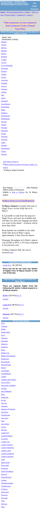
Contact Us (21, 15)
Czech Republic (7, 65)
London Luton (6, 451)
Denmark (4, 68)
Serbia (3, 134)
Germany (4, 80)
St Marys (4, 489)
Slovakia (4, 137)
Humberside (5, 415)
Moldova (4, 113)
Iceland (3, 92)
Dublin (3, 329)
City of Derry (5, 382)
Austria (3, 45)
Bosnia (3, 54)
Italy (2, 95)
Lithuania (4, 101)
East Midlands (6, 391)
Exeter (3, 400)
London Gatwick (7, 445)
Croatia (3, 60)
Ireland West (5, 332)
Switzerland (5, 148)
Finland (3, 74)
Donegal (4, 326)
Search (29, 15)
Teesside (4, 498)
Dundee (4, 388)
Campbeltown (6, 374)
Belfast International (8, 356)
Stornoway (5, 492)
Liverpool (4, 439)
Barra (3, 350)
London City (5, 442)
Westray (4, 504)
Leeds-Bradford (6, 436)
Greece (4, 86)
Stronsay (4, 495)
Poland (3, 125)
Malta (3, 110)
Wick (3, 507)
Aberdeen (4, 341)
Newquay (4, 468)
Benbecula (5, 359)
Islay (3, 421)
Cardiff (3, 377)
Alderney (4, 344)
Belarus (4, 48)
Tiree (3, 501)
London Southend (7, 454)
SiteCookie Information (34, 6)
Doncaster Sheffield (8, 385)
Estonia (4, 71)
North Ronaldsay (7, 471)
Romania (4, 131)
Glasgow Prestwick (8, 409)
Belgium (4, 51)
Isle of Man (5, 424)
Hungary (4, 89)
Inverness (4, 418)
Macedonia (5, 107)
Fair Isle (4, 403)
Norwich (4, 474)
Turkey (3, 151)
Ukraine (4, 154)
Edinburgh (4, 397)
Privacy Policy (10, 15)
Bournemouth (6, 365)
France (3, 77)
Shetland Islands (7, 483)
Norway (4, 122)
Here (11, 253)
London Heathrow (7, 448)
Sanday (4, 480)
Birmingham (5, 362)
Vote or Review (18, 192)
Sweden (4, 145)
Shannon (4, 338)
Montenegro (5, 116)
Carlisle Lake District (8, 380)
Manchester (5, 462)
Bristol (3, 368)
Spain (3, 143)
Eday (3, 394)
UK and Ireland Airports (15, 12)
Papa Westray (6, 477)
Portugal (4, 128)
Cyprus (3, 62)
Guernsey (4, 412)
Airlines (27, 12)
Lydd (3, 460)
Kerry (3, 335)
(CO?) (18, 295)
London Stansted (7, 457)
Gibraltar (4, 83)
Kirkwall (4, 430)
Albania (3, 42)
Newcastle (5, 465)
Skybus (5, 299)
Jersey (3, 427)
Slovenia (4, 140)
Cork (3, 323)
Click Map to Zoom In (11, 162)
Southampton (6, 486)
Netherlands (5, 119)
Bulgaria (4, 57)
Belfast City (5, 353)
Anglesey (4, 347)
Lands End (7, 265)
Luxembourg (5, 104)
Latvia (3, 98)
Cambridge (5, 371)
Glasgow (4, 406)
